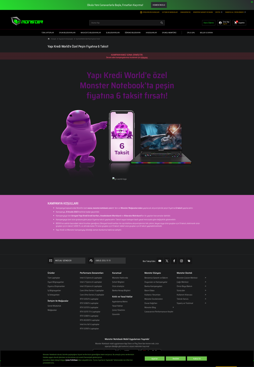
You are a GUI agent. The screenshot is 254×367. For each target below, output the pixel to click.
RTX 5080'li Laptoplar (89, 316)
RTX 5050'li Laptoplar (89, 299)
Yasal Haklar (117, 305)
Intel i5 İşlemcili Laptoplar (91, 277)
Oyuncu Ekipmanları (56, 286)
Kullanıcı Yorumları (152, 294)
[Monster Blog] (189, 261)
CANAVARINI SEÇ (185, 12)
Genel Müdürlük (54, 305)
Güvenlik (116, 314)
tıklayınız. (144, 57)
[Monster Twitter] (167, 261)
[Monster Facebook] (174, 261)
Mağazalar (52, 310)
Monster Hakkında (120, 277)
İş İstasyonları (54, 294)
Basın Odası (149, 290)
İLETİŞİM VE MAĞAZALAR (170, 12)
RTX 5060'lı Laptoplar (89, 303)
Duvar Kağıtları (150, 303)
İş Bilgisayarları (54, 290)
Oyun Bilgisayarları (56, 282)
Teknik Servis (182, 299)
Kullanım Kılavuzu (184, 294)
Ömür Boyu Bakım (184, 286)
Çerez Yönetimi (118, 310)
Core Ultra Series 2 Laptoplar (92, 294)
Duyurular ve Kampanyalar (155, 282)
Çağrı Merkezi (183, 282)
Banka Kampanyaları (153, 286)
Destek (218, 12)
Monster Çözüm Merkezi (187, 277)
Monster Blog (150, 307)
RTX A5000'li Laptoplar (90, 320)
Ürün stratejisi (118, 286)
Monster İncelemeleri (153, 299)
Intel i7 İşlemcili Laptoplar (91, 282)
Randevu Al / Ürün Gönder (234, 12)
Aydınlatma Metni (120, 301)
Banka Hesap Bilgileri (121, 290)
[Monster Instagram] (181, 261)
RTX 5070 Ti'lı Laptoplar (90, 311)
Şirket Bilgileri (118, 282)
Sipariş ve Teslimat (185, 303)
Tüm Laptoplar (54, 277)
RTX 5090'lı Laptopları (89, 328)
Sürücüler (181, 290)
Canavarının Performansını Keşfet (158, 311)
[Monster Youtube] (160, 261)
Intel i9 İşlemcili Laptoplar (91, 286)
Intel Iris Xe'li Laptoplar (89, 324)
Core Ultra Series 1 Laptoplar (92, 290)
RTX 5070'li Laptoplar (89, 307)
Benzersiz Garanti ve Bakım (203, 12)
